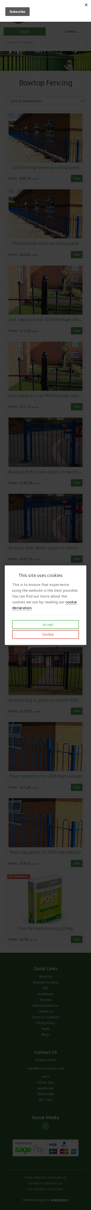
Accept (48, 624)
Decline (47, 634)
